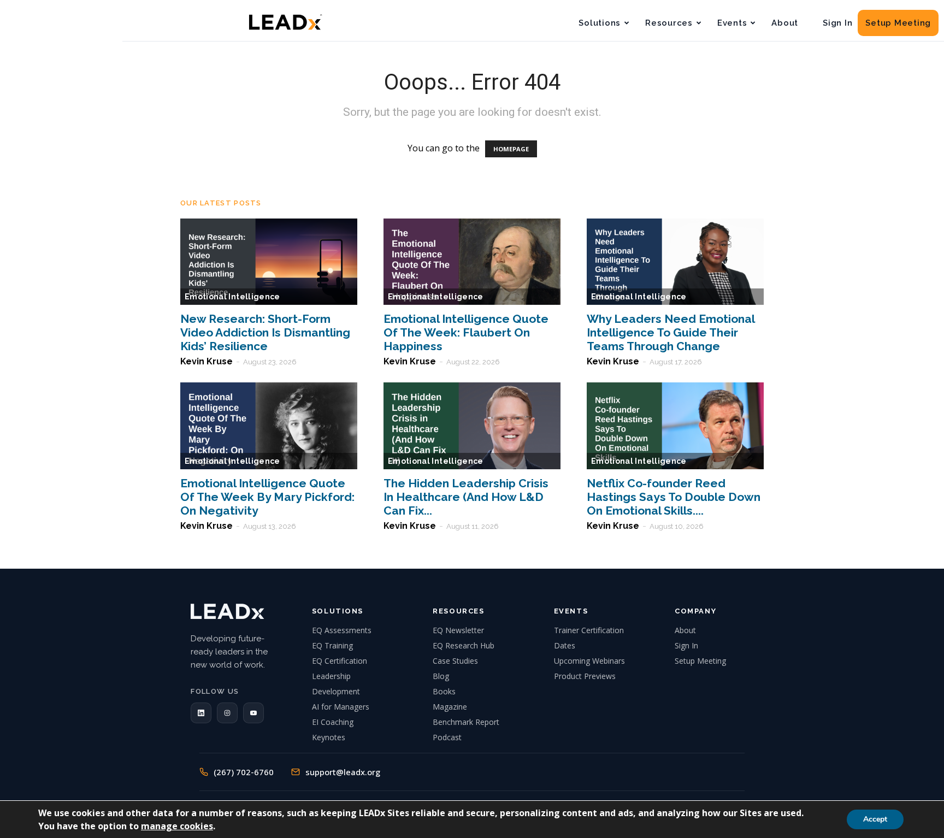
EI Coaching (332, 722)
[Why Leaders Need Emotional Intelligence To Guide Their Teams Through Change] (675, 262)
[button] (201, 713)
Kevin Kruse (206, 361)
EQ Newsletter (458, 630)
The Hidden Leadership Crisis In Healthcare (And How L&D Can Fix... (466, 496)
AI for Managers (340, 706)
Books (444, 691)
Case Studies (455, 661)
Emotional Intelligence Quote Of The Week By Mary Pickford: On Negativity (267, 496)
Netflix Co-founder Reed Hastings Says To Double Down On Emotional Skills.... (673, 496)
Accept (875, 819)
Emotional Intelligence (232, 296)
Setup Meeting (898, 23)
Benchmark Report (466, 722)
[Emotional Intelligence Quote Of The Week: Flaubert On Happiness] (472, 262)
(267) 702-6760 (244, 771)
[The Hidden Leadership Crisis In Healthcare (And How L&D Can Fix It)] (472, 425)
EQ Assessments (341, 630)
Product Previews (585, 676)
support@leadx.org (342, 771)
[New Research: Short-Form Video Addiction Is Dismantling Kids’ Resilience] (268, 262)
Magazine (450, 706)
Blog (441, 676)
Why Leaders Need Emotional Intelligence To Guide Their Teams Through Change (670, 332)
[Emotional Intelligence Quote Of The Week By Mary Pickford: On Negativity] (268, 425)
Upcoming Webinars (589, 661)
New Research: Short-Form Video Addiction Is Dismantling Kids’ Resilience (265, 332)
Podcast (447, 737)
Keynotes (328, 737)
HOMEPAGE (511, 149)
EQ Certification (339, 661)
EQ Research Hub (463, 645)
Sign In (837, 23)
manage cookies (177, 826)
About (784, 23)
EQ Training (332, 645)
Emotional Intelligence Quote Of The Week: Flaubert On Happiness (466, 332)
